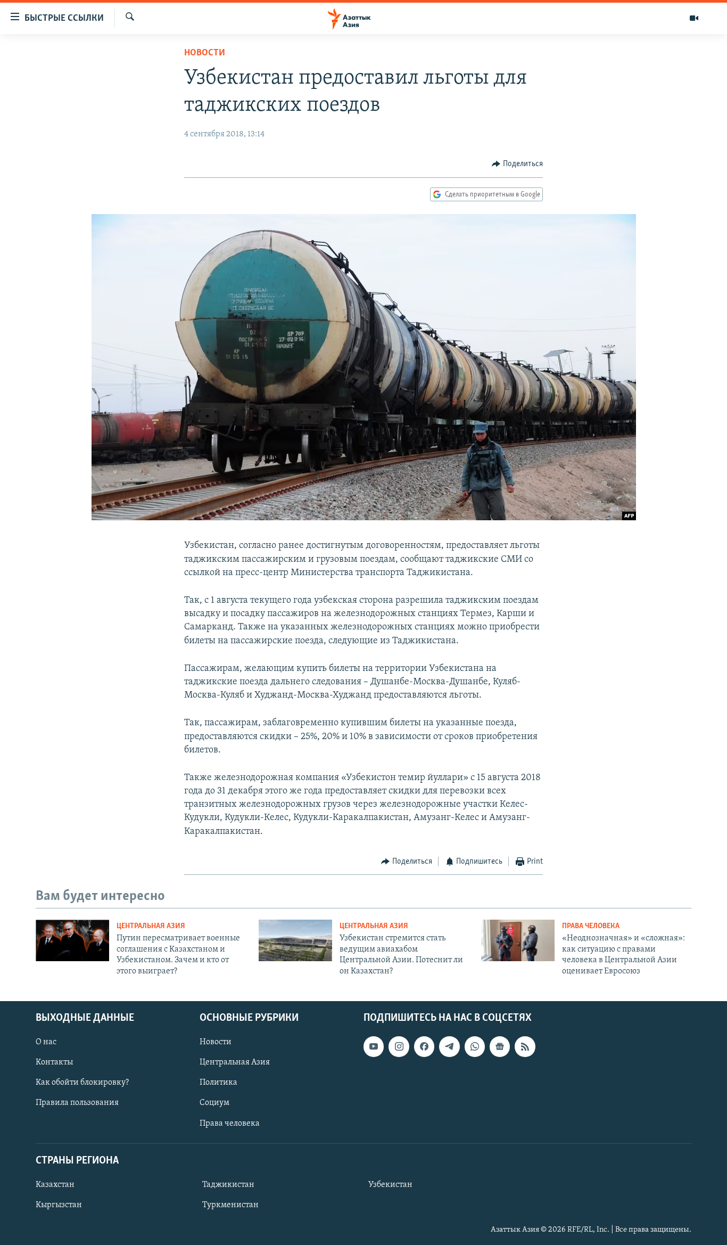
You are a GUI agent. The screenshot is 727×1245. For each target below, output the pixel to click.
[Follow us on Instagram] (399, 1046)
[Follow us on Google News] (500, 1046)
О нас (46, 1042)
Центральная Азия (151, 926)
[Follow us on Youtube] (373, 1046)
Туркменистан (230, 1205)
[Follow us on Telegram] (449, 1046)
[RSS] (525, 1046)
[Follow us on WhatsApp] (475, 1046)
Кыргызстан (59, 1205)
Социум (214, 1103)
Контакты (54, 1062)
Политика (218, 1082)
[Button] (517, 164)
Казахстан (55, 1185)
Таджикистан (228, 1185)
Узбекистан (390, 1185)
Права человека (590, 926)
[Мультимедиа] (694, 18)
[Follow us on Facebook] (424, 1046)
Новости (204, 53)
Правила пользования (77, 1103)
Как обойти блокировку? (82, 1082)
